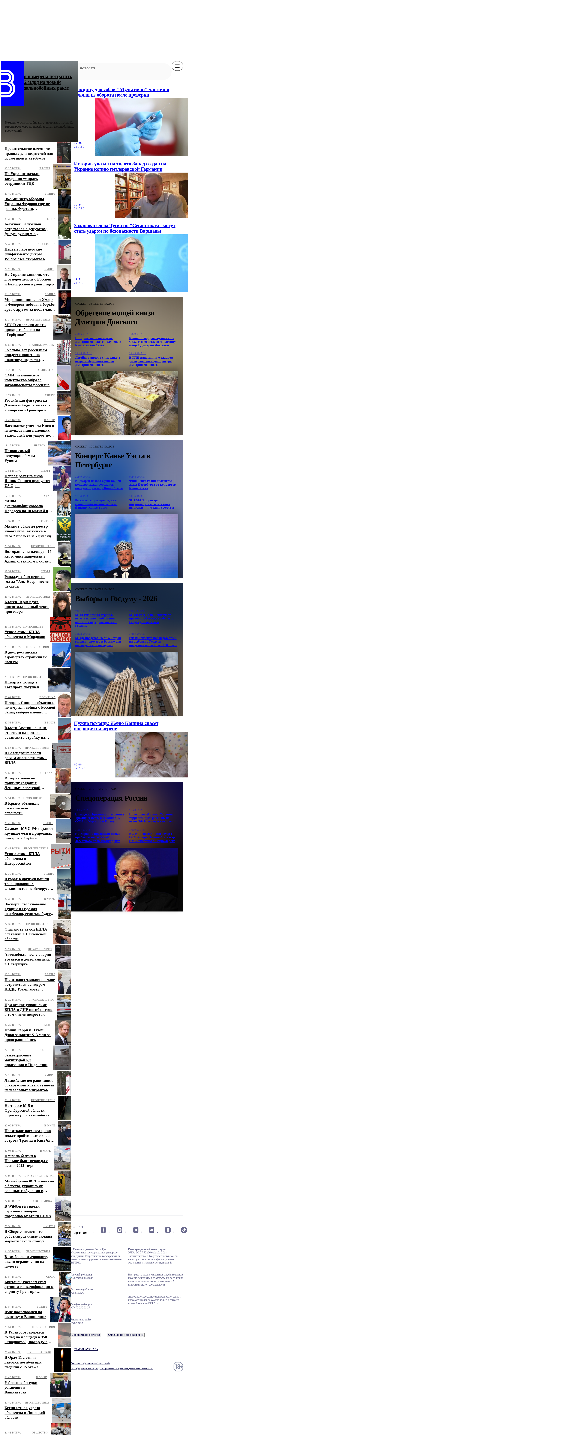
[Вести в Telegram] (136, 1230)
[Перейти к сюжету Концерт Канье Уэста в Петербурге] (126, 546)
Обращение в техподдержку (126, 1334)
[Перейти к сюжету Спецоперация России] (126, 879)
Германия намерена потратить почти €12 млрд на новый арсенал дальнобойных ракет (38, 82)
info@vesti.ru (77, 1292)
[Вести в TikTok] (184, 1230)
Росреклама (76, 1322)
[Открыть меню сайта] (177, 66)
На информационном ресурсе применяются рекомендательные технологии (111, 1368)
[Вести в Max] (119, 1230)
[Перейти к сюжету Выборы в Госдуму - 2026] (126, 684)
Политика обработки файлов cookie (90, 1363)
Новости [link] (87, 68)
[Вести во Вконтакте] (152, 1230)
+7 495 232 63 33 (80, 1307)
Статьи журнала (86, 1349)
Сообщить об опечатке (86, 1334)
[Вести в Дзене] (103, 1230)
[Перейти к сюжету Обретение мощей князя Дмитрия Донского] (126, 403)
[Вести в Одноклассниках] (168, 1230)
